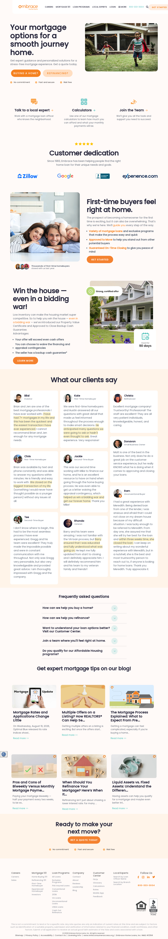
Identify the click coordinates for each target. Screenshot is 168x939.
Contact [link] (77, 876)
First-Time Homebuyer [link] (37, 884)
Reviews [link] (76, 883)
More (123, 7)
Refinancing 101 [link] (39, 880)
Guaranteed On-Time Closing (107, 248)
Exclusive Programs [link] (57, 881)
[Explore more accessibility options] (3, 754)
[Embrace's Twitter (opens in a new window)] (153, 877)
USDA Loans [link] (57, 907)
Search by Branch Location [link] (121, 883)
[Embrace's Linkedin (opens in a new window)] (148, 877)
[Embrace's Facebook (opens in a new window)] (138, 877)
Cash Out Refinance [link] (57, 911)
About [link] (75, 880)
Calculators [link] (98, 886)
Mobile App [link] (98, 893)
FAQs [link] (95, 879)
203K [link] (54, 894)
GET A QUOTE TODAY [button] (84, 840)
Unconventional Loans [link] (59, 902)
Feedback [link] (98, 896)
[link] (28, 7)
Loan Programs (81, 7)
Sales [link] (13, 880)
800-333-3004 (136, 7)
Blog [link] (75, 890)
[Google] (65, 175)
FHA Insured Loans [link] (61, 885)
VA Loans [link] (56, 898)
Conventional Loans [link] (58, 890)
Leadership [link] (78, 887)
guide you (119, 225)
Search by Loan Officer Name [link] (120, 877)
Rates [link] (96, 889)
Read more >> (21, 738)
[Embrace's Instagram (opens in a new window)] (143, 877)
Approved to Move (100, 239)
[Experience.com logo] (140, 176)
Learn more (25, 360)
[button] (114, 608)
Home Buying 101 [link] (39, 876)
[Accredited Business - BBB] (103, 175)
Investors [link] (36, 894)
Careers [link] (15, 876)
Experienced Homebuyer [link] (37, 890)
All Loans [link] (56, 876)
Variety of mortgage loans (105, 231)
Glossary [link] (97, 882)
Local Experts (99, 7)
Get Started (100, 259)
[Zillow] (28, 175)
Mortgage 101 (63, 7)
